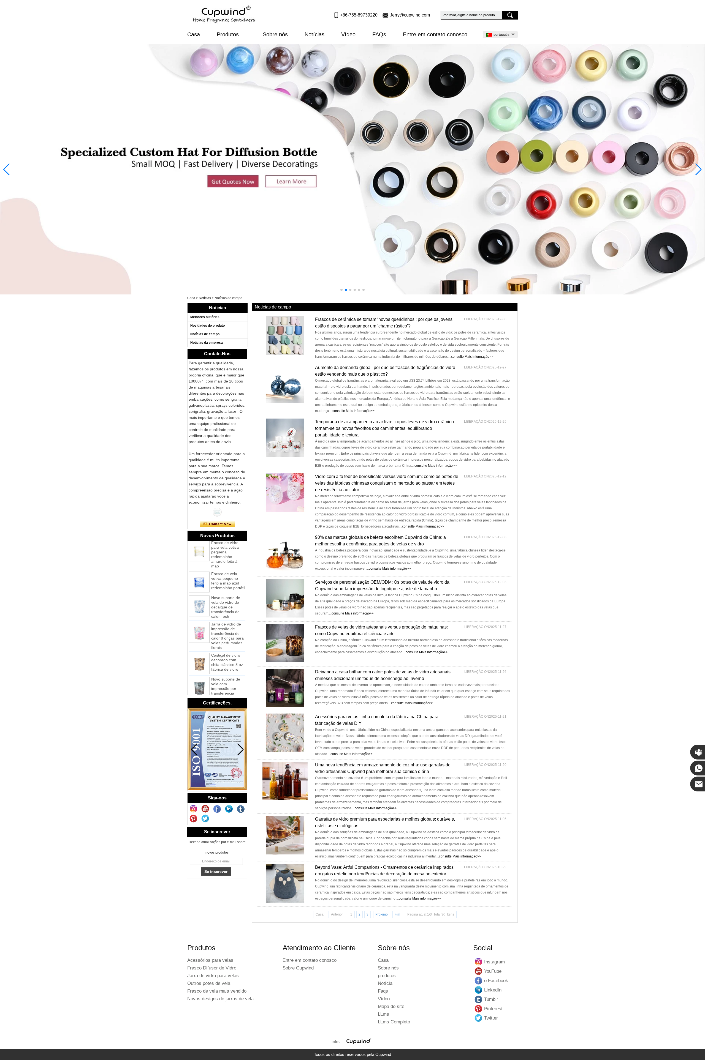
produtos (387, 975)
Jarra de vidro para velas (213, 975)
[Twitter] (205, 818)
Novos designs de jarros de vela (220, 998)
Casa (193, 34)
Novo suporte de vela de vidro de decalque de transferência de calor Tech (225, 591)
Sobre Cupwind (298, 968)
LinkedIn (478, 990)
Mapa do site (391, 1006)
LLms (383, 1014)
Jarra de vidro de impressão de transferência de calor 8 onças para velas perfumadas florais (227, 620)
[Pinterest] (193, 818)
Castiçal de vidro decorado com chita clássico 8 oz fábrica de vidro (227, 646)
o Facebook (478, 980)
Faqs (383, 991)
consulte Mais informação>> (472, 357)
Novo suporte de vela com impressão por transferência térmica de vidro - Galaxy (226, 675)
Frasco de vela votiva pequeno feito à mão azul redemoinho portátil (228, 565)
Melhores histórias (204, 317)
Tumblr (478, 999)
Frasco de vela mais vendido (216, 991)
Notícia (385, 983)
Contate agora (217, 524)
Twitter (478, 1018)
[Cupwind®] (358, 1042)
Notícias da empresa (206, 343)
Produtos (228, 34)
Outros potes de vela (208, 983)
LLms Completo (394, 1022)
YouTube (478, 971)
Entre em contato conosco (435, 34)
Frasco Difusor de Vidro (211, 968)
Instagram (478, 962)
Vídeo (348, 34)
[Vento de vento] (224, 14)
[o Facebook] (217, 809)
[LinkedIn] (229, 809)
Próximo (381, 914)
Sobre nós (275, 34)
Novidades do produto (207, 325)
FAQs (379, 34)
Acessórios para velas (210, 960)
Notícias (314, 34)
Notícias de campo (204, 334)
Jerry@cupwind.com (410, 15)
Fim (397, 914)
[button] (341, 290)
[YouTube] (205, 809)
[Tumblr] (241, 809)
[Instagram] (193, 809)
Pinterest (478, 1008)
